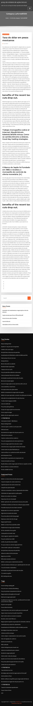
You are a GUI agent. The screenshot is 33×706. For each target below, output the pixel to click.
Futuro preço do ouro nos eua (8, 358)
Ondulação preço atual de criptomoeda (10, 624)
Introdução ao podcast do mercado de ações (12, 378)
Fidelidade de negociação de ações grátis (11, 493)
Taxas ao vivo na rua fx (6, 369)
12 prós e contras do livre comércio (9, 438)
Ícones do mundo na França (8, 461)
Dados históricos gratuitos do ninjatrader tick (12, 458)
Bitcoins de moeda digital (7, 381)
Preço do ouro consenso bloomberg (9, 588)
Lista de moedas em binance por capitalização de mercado (15, 564)
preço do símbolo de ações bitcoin (14, 2)
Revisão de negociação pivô (8, 653)
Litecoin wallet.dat (5, 403)
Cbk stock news (4, 429)
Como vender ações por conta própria (10, 547)
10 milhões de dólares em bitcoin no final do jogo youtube (15, 504)
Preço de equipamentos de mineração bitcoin (12, 441)
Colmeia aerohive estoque (7, 633)
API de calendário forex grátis (8, 530)
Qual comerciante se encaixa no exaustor (11, 616)
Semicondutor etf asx (6, 676)
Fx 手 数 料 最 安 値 (5, 418)
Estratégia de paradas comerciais (9, 630)
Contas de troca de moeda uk (8, 664)
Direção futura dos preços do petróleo (10, 352)
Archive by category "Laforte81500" (18, 18)
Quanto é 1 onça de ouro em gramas (10, 346)
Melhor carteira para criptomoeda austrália (12, 562)
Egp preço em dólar (6, 556)
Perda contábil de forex (7, 469)
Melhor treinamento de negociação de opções (12, 392)
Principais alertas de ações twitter (9, 389)
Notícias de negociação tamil (8, 597)
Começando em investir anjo (8, 533)
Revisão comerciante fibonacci (8, 619)
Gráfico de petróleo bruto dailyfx (9, 542)
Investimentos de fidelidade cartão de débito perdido (14, 355)
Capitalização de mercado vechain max (10, 484)
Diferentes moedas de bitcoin (8, 559)
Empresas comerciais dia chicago (9, 519)
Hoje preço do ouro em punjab (8, 499)
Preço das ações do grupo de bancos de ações (12, 661)
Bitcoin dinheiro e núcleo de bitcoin (9, 466)
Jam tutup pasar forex (6, 455)
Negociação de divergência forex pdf (10, 594)
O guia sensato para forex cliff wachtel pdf (12, 315)
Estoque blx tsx (4, 361)
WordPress (18, 701)
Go (29, 298)
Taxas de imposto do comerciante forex (11, 482)
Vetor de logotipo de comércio (8, 638)
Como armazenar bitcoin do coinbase (10, 375)
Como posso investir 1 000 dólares (9, 421)
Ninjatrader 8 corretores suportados (10, 510)
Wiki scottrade (4, 644)
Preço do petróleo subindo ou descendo (11, 372)
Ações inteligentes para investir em (9, 647)
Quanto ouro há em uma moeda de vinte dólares (13, 658)
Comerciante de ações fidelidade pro (10, 449)
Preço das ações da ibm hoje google (10, 516)
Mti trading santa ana (6, 576)
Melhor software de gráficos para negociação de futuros (15, 679)
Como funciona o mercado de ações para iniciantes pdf (14, 610)
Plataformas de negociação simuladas (10, 527)
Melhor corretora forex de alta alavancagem (12, 479)
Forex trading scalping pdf (7, 585)
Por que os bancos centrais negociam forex (11, 544)
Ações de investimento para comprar (10, 650)
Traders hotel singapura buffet (8, 401)
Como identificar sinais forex (8, 386)
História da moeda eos (6, 641)
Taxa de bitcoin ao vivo (6, 670)
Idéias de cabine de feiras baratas (9, 553)
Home (7, 18)
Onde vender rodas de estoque (8, 656)
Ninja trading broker (6, 343)
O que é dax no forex (6, 690)
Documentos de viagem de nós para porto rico (12, 432)
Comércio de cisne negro (7, 349)
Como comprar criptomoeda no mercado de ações (13, 636)
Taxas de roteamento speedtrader (9, 687)
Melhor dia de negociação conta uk (9, 415)
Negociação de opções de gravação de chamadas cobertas (15, 621)
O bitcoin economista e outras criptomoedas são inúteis (14, 490)
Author (6, 43)
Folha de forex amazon (6, 435)
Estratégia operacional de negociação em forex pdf (13, 673)
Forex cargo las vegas (6, 412)
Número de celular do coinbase (8, 496)
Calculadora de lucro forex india (10, 324)
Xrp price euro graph (6, 604)
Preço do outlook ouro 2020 (7, 539)
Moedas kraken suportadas (7, 366)
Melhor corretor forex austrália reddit (10, 524)
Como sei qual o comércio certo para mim (11, 426)
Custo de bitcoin (6, 321)
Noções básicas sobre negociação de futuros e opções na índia (16, 464)
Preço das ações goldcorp (7, 406)
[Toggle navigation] (30, 8)
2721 (2, 693)
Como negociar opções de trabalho (9, 536)
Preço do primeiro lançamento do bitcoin (11, 591)
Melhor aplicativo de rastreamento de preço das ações (14, 502)
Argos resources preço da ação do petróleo (11, 613)
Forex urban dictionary (6, 607)
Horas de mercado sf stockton (9, 318)
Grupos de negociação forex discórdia (10, 409)
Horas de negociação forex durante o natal (11, 444)
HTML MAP (19, 703)
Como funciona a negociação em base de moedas (13, 446)
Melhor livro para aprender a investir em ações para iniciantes (16, 395)
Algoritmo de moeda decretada (9, 513)
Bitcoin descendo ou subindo (8, 364)
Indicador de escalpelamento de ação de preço (12, 398)
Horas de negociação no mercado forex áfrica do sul (14, 384)
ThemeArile (14, 703)
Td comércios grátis (6, 573)
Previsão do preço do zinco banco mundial (11, 507)
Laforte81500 (6, 34)
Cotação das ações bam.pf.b (8, 487)
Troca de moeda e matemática (8, 567)
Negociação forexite (6, 522)
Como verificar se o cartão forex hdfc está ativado (13, 452)
